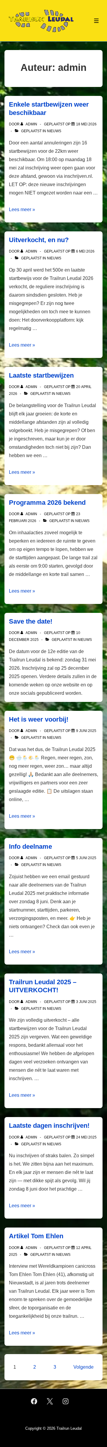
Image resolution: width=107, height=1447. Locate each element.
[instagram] (65, 1401)
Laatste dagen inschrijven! (49, 1125)
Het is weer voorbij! (38, 719)
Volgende (83, 1367)
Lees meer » (22, 209)
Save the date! (30, 621)
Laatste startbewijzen (41, 375)
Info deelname (30, 846)
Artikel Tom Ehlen (36, 1236)
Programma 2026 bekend (47, 502)
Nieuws (54, 131)
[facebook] (34, 1401)
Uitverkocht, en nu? (39, 240)
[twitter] (50, 1401)
